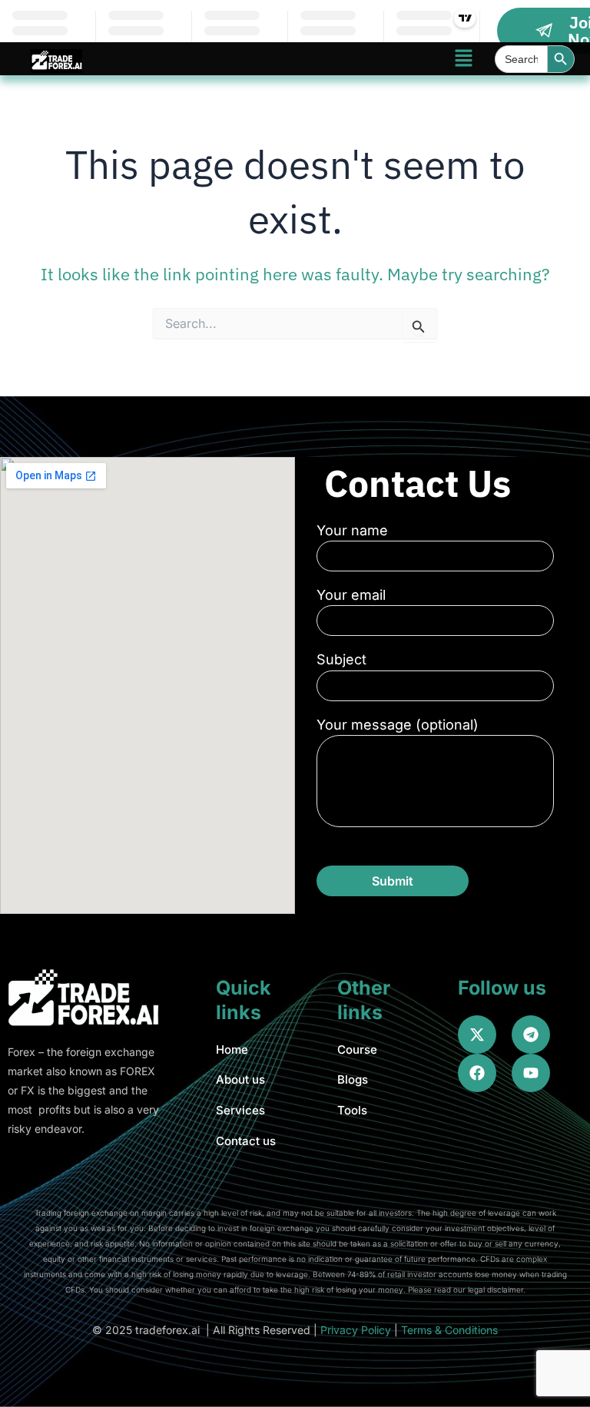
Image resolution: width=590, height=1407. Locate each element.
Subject (341, 659)
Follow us (502, 987)
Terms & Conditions (449, 1329)
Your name (352, 530)
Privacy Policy (355, 1329)
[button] (463, 58)
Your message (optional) (398, 725)
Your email (351, 595)
